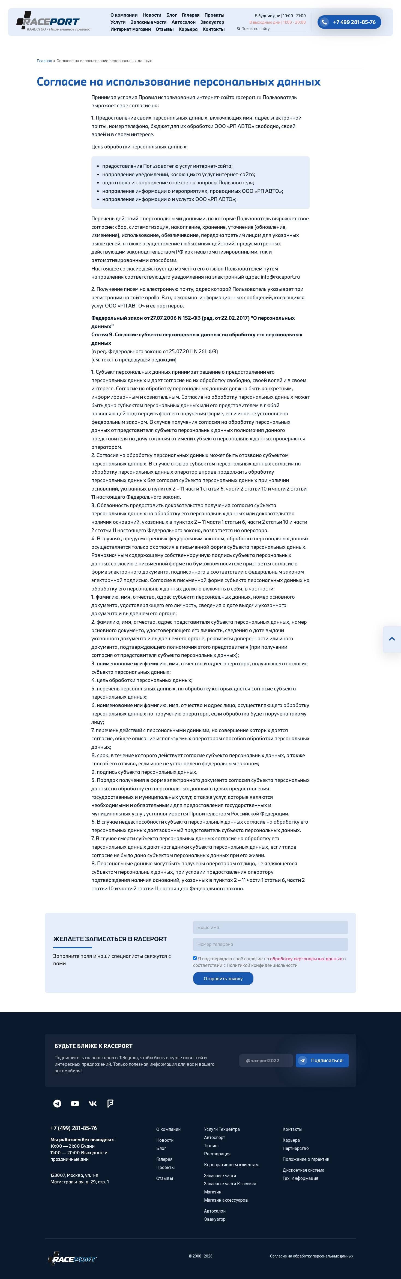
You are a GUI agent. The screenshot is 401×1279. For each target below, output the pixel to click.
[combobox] (271, 28)
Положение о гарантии (306, 1159)
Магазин (212, 1192)
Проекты (215, 15)
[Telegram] (57, 1103)
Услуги (118, 22)
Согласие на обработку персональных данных (311, 1256)
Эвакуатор (212, 22)
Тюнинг (211, 1145)
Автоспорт (214, 1137)
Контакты (214, 29)
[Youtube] (75, 1103)
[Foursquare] (110, 1103)
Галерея (191, 15)
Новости (152, 15)
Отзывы (165, 29)
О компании (124, 15)
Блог (171, 15)
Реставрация (217, 1153)
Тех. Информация (300, 1178)
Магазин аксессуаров (226, 1200)
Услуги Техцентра (222, 1129)
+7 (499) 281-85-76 (73, 1128)
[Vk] (93, 1103)
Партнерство (296, 1148)
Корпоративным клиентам (231, 1164)
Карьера (188, 29)
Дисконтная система (303, 1170)
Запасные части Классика (230, 1183)
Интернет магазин (130, 29)
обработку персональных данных (306, 958)
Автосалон (184, 22)
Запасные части (149, 22)
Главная (44, 60)
